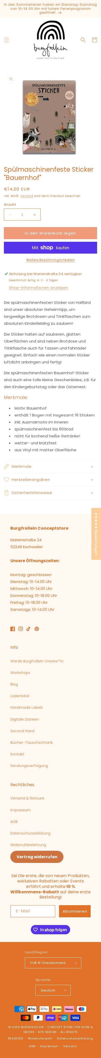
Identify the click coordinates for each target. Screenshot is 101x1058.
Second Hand (22, 731)
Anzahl (10, 204)
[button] (6, 40)
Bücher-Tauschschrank (31, 742)
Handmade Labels (26, 707)
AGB (14, 821)
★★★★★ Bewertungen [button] (96, 534)
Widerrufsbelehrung (28, 844)
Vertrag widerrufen (37, 857)
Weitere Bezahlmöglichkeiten (50, 260)
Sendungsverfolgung (29, 765)
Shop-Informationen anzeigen (38, 287)
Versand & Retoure (27, 798)
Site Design (47, 1032)
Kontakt (17, 754)
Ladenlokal (19, 695)
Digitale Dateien (24, 719)
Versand (26, 196)
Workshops (20, 672)
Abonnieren (75, 911)
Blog (14, 684)
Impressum (20, 810)
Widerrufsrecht (40, 1038)
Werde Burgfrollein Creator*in (36, 661)
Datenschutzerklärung (30, 833)
